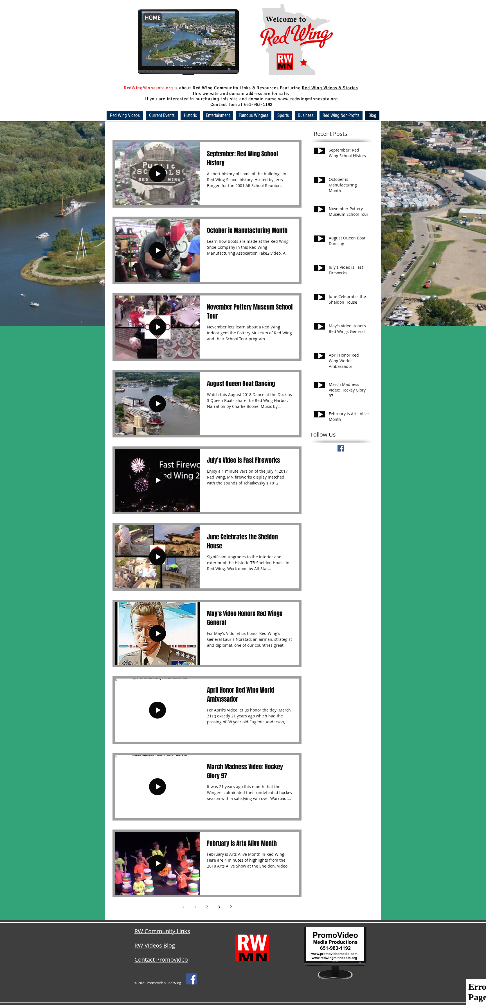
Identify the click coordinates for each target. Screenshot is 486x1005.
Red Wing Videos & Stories (330, 88)
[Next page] (231, 907)
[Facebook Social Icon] (191, 978)
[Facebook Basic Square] (341, 448)
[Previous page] (183, 907)
